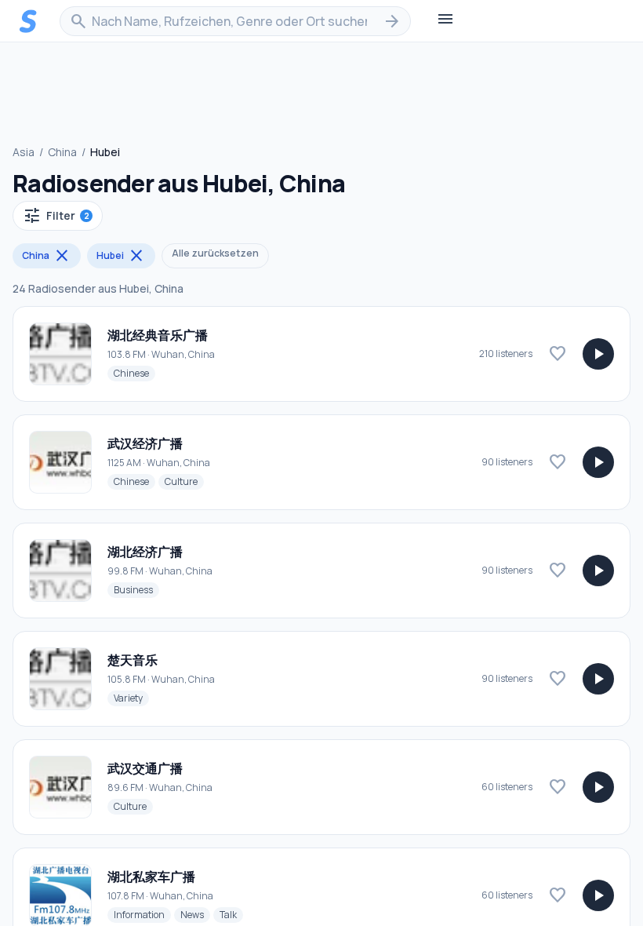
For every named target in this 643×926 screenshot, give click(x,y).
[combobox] (235, 21)
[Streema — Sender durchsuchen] (28, 21)
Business (136, 589)
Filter (56, 216)
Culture (184, 481)
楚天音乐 (132, 660)
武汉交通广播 (145, 768)
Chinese (134, 373)
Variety (131, 698)
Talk (231, 914)
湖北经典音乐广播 (157, 335)
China (62, 151)
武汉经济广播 (145, 443)
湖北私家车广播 (151, 876)
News (195, 914)
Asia (24, 151)
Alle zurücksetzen (215, 253)
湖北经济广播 (145, 551)
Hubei (121, 256)
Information (142, 914)
